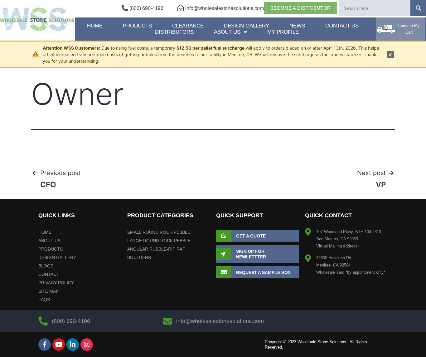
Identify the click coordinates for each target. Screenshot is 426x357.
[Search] (418, 8)
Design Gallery (246, 26)
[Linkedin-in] (72, 344)
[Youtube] (58, 344)
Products (137, 26)
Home (95, 26)
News (297, 26)
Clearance (188, 26)
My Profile (283, 32)
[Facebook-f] (44, 344)
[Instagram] (86, 344)
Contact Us (342, 26)
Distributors (174, 32)
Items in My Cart (409, 29)
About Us (227, 32)
